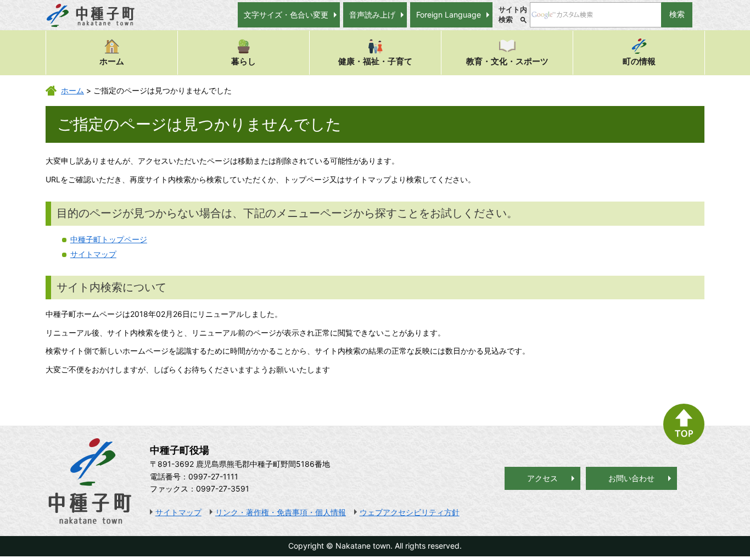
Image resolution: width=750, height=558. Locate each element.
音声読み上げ (372, 14)
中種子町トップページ (108, 239)
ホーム (111, 61)
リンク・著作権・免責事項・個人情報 (280, 512)
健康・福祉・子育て (375, 61)
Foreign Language (448, 14)
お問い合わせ (631, 478)
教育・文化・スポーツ (507, 61)
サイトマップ (93, 254)
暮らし (243, 61)
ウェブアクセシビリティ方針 (410, 512)
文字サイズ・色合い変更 (286, 14)
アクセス (542, 478)
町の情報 (639, 61)
